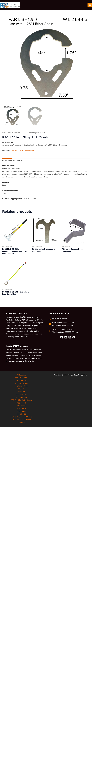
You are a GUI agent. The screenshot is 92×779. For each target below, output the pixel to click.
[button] (86, 20)
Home (4, 133)
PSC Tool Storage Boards (21, 420)
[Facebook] (61, 337)
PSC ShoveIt (21, 403)
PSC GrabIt (21, 408)
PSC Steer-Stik (21, 397)
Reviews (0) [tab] (18, 160)
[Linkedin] (65, 337)
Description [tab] (7, 160)
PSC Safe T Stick (21, 378)
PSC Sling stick (21, 381)
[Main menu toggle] (90, 5)
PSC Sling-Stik (16, 150)
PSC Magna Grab (21, 383)
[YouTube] (73, 337)
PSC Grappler (21, 394)
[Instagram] (69, 337)
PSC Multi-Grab (21, 386)
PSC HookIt (21, 406)
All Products (21, 375)
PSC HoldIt (22, 414)
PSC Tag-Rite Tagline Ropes (21, 400)
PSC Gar (21, 392)
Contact (22, 422)
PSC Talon (22, 389)
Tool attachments (14, 133)
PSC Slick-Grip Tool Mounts (21, 417)
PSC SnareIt (21, 411)
